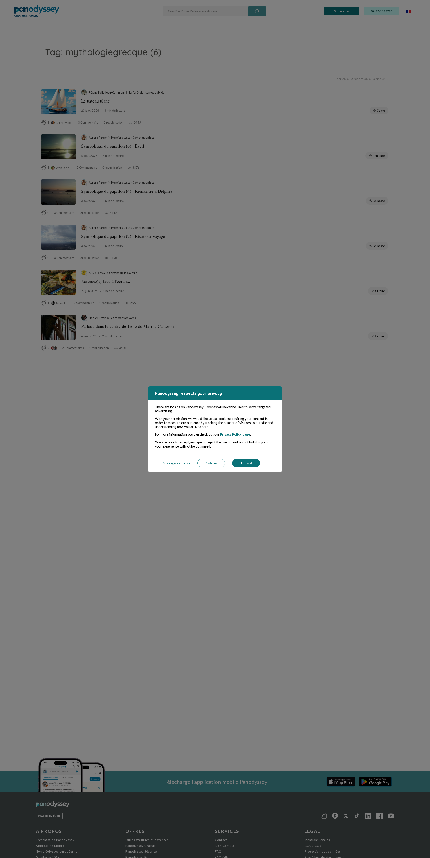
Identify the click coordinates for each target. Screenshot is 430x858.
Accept (246, 463)
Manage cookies (176, 463)
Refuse (211, 463)
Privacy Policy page (235, 434)
